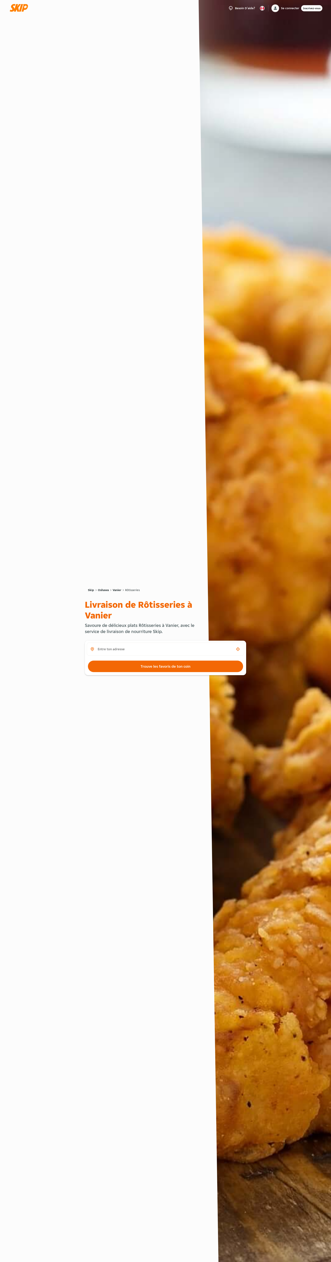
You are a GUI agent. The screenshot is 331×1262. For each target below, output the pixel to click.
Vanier (117, 590)
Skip (91, 590)
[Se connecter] (275, 8)
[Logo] (20, 8)
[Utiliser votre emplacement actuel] (238, 649)
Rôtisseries (132, 590)
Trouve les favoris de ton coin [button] (165, 666)
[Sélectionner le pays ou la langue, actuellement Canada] (262, 8)
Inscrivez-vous (311, 8)
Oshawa (103, 590)
